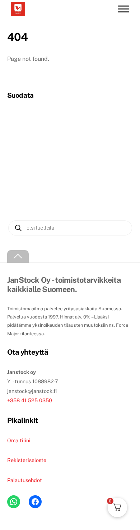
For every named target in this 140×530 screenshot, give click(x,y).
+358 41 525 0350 (29, 400)
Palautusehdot (24, 480)
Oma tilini (19, 440)
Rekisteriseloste (26, 460)
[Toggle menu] (123, 8)
